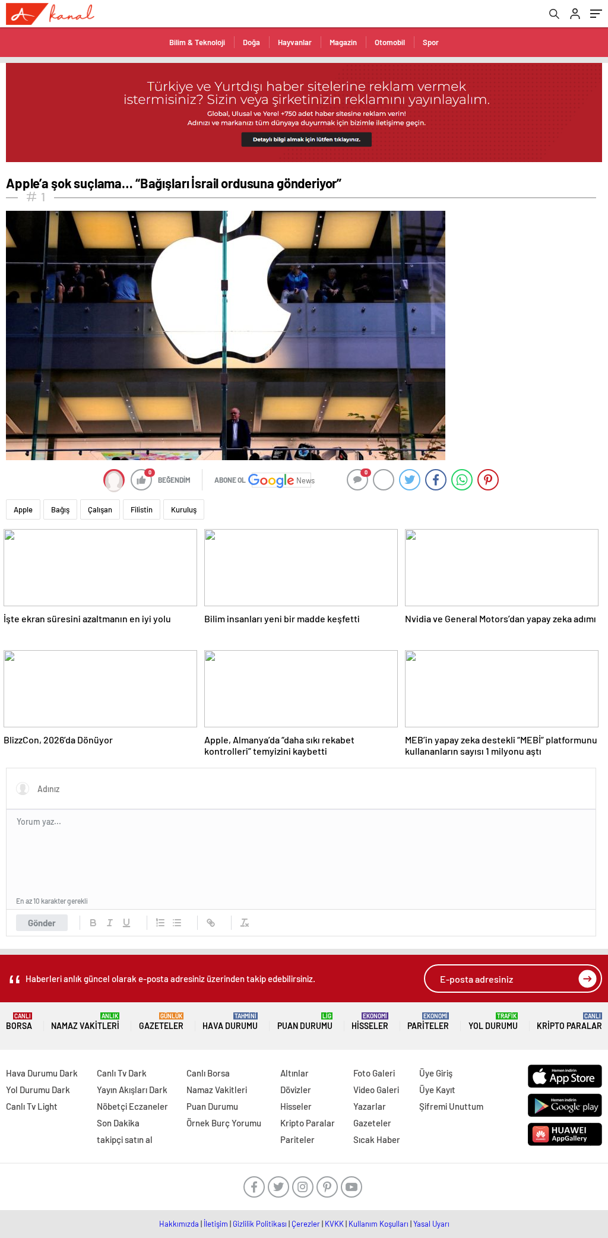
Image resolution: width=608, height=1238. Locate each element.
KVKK (334, 1223)
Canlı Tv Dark (122, 1073)
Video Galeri (376, 1089)
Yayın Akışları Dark (132, 1089)
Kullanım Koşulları (378, 1223)
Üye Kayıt (437, 1089)
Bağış (60, 509)
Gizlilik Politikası (260, 1223)
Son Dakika (118, 1122)
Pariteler (428, 1021)
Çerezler (306, 1223)
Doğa (251, 42)
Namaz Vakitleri (85, 1021)
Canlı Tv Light (32, 1106)
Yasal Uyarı (431, 1223)
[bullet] (177, 923)
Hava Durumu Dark (42, 1073)
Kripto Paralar (569, 1021)
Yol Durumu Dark (38, 1089)
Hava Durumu (230, 1021)
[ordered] (160, 923)
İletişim (216, 1223)
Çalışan (100, 509)
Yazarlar (369, 1106)
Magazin (343, 42)
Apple (23, 509)
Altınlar (294, 1073)
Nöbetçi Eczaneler (132, 1106)
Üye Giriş (435, 1073)
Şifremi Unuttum (451, 1106)
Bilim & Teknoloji (197, 42)
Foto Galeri (374, 1073)
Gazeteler (161, 1021)
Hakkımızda (179, 1223)
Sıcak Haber (376, 1139)
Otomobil (390, 42)
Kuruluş (184, 509)
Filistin (142, 509)
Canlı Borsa (208, 1073)
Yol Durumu (493, 1021)
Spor (431, 42)
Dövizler (295, 1089)
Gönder (42, 922)
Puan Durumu (304, 1021)
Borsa (19, 1021)
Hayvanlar (295, 42)
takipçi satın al (125, 1139)
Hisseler (370, 1021)
